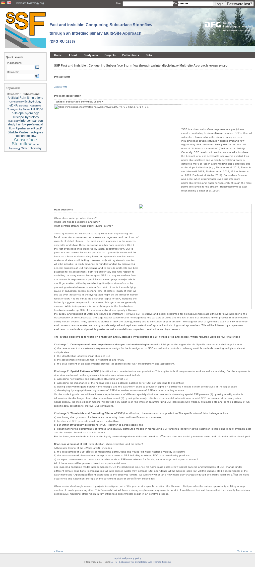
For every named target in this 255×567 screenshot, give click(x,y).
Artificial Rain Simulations (25, 97)
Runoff (37, 128)
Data (149, 55)
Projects (110, 55)
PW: (175, 3)
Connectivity (16, 101)
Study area (91, 55)
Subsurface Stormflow (24, 141)
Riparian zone (24, 128)
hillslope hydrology (25, 113)
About (72, 55)
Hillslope (37, 109)
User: (119, 3)
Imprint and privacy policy (127, 558)
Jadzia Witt (60, 86)
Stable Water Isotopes (25, 132)
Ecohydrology (32, 101)
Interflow (21, 124)
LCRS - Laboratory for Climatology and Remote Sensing (141, 562)
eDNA (13, 105)
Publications (130, 55)
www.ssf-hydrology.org (30, 2)
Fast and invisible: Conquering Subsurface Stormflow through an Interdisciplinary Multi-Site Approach (101, 32)
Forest (26, 109)
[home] (25, 30)
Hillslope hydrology (25, 117)
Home (58, 55)
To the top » (244, 551)
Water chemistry (31, 148)
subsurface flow (25, 135)
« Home (58, 551)
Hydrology (14, 120)
